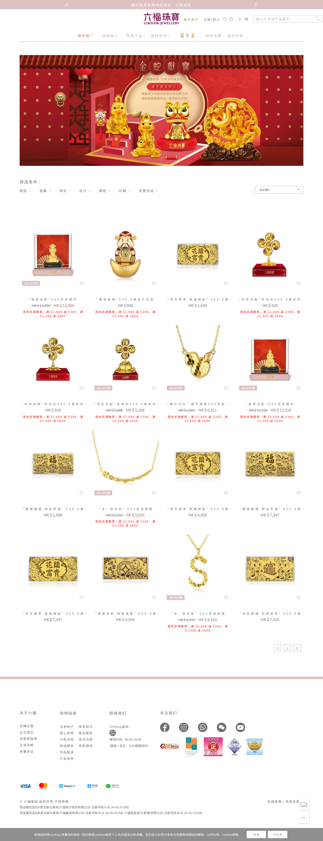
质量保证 (27, 751)
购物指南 (68, 713)
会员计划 (235, 35)
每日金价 (191, 19)
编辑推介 (110, 35)
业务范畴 (27, 745)
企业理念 (27, 732)
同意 (256, 834)
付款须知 (67, 739)
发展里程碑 (28, 738)
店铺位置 (27, 726)
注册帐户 (67, 726)
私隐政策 (275, 801)
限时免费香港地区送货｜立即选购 (161, 4)
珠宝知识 (86, 726)
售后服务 (86, 733)
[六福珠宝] (161, 19)
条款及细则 (294, 801)
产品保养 (67, 758)
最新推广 (86, 35)
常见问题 (86, 739)
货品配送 (67, 752)
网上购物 (67, 733)
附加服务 (67, 745)
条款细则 (86, 745)
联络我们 (118, 713)
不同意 (278, 834)
